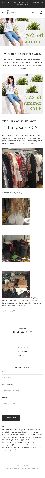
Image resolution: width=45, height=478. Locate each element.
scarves (14, 65)
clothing (12, 62)
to (36, 65)
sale (4, 65)
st (34, 65)
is (29, 62)
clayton (5, 62)
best (25, 59)
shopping (29, 65)
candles (37, 59)
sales (8, 65)
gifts (22, 62)
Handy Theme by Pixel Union (13, 468)
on (41, 62)
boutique (31, 59)
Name (4, 372)
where (40, 65)
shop (24, 65)
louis (32, 62)
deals (18, 62)
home (26, 62)
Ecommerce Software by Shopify (30, 468)
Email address (7, 385)
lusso (37, 62)
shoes (19, 65)
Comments (23, 68)
